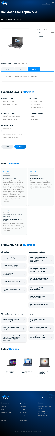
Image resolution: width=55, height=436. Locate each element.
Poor (7, 69)
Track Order (22, 409)
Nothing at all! (7, 128)
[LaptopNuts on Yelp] (49, 397)
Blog (2, 418)
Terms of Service (24, 418)
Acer (14, 19)
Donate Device (23, 420)
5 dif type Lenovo (34, 175)
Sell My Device (23, 412)
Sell (6, 19)
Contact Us (4, 415)
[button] (53, 366)
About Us (3, 406)
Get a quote (46, 3)
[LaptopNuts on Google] (44, 397)
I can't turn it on (7, 131)
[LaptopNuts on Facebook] (42, 397)
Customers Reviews (6, 412)
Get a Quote (23, 406)
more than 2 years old (37, 107)
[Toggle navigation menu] (53, 3)
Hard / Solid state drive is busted (12, 134)
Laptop (10, 19)
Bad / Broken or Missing (10, 119)
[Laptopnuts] (4, 3)
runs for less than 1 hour (10, 104)
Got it (32, 116)
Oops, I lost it (34, 119)
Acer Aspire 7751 (22, 64)
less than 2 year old (36, 104)
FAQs (2, 409)
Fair (21, 69)
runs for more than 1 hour (10, 101)
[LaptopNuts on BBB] (51, 397)
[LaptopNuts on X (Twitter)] (47, 397)
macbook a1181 (6, 175)
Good (34, 69)
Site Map (3, 420)
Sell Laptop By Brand (25, 415)
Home (2, 19)
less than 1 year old (36, 101)
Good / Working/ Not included (11, 116)
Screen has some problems (11, 137)
